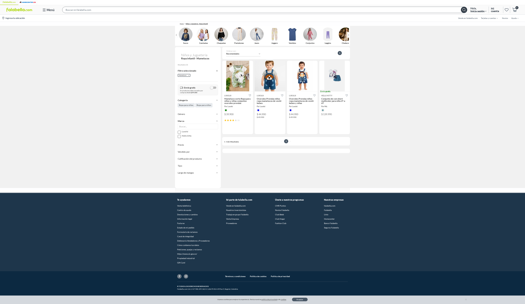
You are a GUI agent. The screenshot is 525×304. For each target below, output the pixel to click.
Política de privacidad (280, 276)
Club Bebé (279, 214)
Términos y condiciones (235, 276)
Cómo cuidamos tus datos (188, 245)
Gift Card (181, 262)
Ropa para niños (204, 105)
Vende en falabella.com (236, 206)
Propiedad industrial (186, 258)
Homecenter (329, 219)
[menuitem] (488, 18)
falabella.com (329, 206)
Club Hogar (280, 219)
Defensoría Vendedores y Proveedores (193, 241)
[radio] (225, 120)
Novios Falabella (282, 210)
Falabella (328, 210)
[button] (264, 9)
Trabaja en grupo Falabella (237, 214)
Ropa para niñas (186, 105)
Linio (326, 214)
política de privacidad (269, 299)
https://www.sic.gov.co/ (187, 254)
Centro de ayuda (184, 210)
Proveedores (231, 223)
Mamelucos (182, 75)
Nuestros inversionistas (236, 210)
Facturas (181, 223)
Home (182, 24)
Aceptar (299, 299)
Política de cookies (258, 276)
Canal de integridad (185, 236)
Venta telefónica (184, 206)
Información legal (184, 219)
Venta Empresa (232, 219)
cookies (283, 299)
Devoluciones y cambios (187, 214)
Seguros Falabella (331, 227)
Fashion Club (280, 223)
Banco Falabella (330, 223)
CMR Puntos (280, 206)
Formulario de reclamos (187, 232)
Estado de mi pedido (185, 227)
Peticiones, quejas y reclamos (189, 249)
